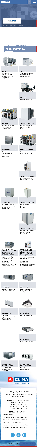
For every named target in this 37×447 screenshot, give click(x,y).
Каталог (12, 25)
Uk (29, 2)
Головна (6, 25)
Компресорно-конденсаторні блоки (15, 427)
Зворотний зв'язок (28, 444)
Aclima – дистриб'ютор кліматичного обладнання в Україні (5, 2)
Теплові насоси (8, 415)
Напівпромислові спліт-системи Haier (15, 425)
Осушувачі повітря (17, 422)
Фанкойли (6, 420)
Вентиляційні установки (20, 420)
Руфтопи (6, 422)
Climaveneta (20, 25)
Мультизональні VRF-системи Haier (15, 417)
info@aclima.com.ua (18, 396)
